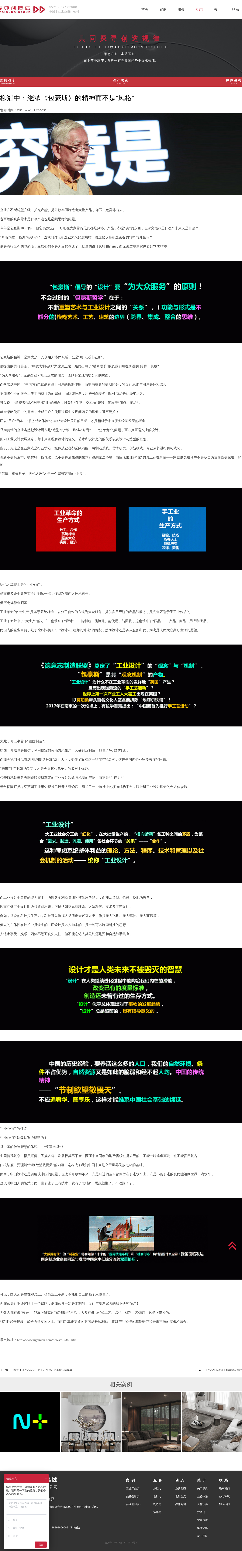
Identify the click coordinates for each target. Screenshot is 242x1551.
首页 (144, 9)
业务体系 (202, 1496)
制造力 (157, 1504)
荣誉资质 (202, 1520)
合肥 (50, 1498)
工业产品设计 (134, 1488)
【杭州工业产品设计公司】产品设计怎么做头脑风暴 (41, 1370)
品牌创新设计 (134, 1496)
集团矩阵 (202, 1528)
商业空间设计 (134, 1504)
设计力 (157, 1496)
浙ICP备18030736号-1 (125, 1542)
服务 (181, 9)
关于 (217, 9)
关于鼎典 (202, 1488)
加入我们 (224, 1504)
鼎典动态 (8, 81)
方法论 (201, 1512)
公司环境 (224, 1496)
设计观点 (121, 81)
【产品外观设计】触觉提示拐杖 (223, 1370)
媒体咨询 (234, 81)
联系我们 (224, 1488)
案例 (163, 9)
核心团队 (202, 1536)
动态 (199, 9)
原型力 (157, 1488)
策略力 (157, 1512)
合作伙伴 (202, 1504)
